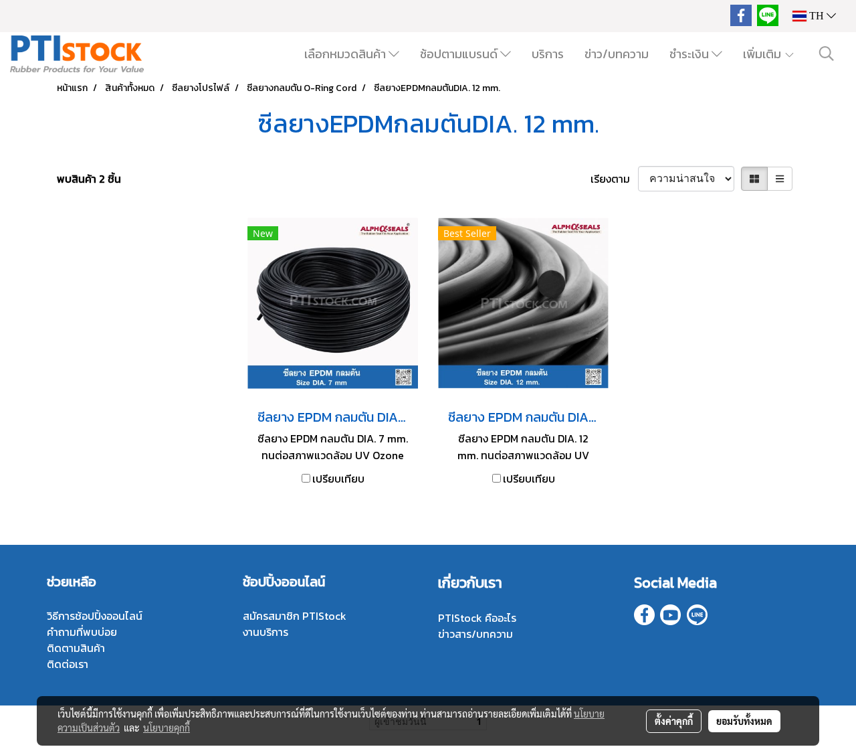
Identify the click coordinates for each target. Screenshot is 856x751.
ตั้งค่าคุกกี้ (674, 721)
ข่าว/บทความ (616, 54)
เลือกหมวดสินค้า (346, 54)
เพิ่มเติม (763, 54)
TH (817, 15)
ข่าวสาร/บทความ (475, 634)
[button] (826, 53)
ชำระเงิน (690, 54)
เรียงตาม (614, 179)
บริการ (548, 54)
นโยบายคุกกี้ (166, 728)
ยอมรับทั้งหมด (744, 721)
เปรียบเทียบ (338, 479)
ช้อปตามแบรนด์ (460, 54)
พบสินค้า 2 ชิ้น (89, 179)
